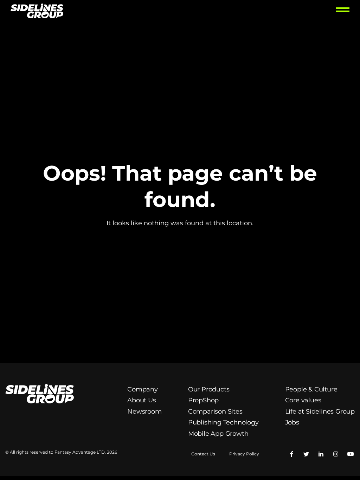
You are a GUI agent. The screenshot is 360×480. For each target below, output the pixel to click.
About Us (141, 400)
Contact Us (203, 454)
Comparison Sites (215, 411)
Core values (303, 400)
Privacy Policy (244, 454)
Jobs (292, 422)
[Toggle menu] (342, 11)
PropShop (203, 400)
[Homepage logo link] (37, 12)
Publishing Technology (223, 422)
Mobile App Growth (218, 433)
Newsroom (144, 411)
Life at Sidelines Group (320, 411)
